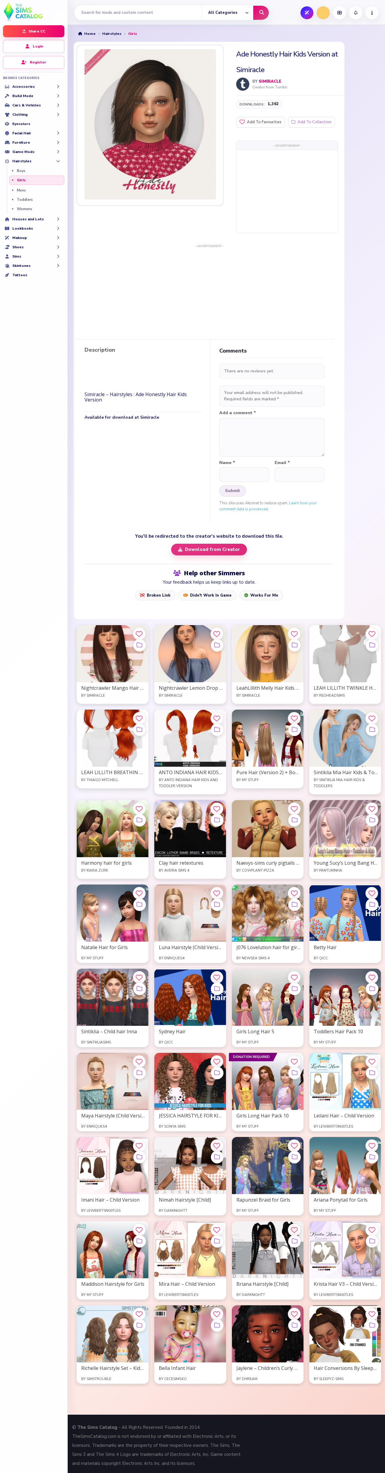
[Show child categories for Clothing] (58, 114)
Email (282, 463)
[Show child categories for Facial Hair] (58, 133)
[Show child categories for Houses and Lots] (58, 219)
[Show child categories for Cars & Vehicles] (58, 105)
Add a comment (237, 413)
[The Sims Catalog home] (33, 11)
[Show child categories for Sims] (58, 256)
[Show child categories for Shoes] (58, 247)
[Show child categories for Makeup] (58, 237)
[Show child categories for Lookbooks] (58, 228)
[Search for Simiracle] (242, 84)
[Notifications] (355, 12)
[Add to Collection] (139, 645)
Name (227, 463)
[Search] (261, 13)
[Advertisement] (287, 191)
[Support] (371, 12)
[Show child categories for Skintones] (58, 265)
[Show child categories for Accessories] (58, 86)
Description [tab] (100, 350)
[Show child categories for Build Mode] (58, 96)
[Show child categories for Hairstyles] (58, 161)
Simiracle (270, 81)
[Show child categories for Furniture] (58, 142)
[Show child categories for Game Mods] (58, 151)
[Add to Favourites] (139, 634)
